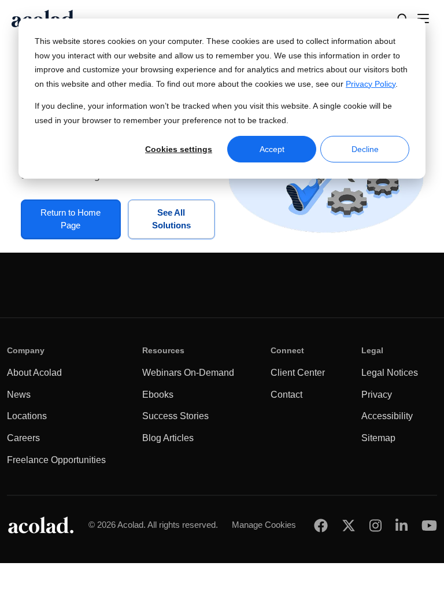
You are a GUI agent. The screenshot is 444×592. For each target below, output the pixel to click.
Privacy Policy (370, 84)
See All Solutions (171, 219)
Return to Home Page (70, 219)
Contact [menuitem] (286, 394)
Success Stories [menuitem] (175, 416)
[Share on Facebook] (321, 525)
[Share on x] (349, 525)
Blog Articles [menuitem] (168, 438)
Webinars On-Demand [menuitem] (188, 373)
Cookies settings (178, 149)
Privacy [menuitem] (376, 394)
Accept (272, 149)
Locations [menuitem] (27, 416)
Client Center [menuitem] (298, 373)
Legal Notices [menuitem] (389, 373)
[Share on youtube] (429, 525)
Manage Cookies (264, 525)
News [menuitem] (19, 394)
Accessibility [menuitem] (387, 416)
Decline (365, 149)
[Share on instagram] (375, 525)
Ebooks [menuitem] (157, 394)
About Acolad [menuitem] (34, 373)
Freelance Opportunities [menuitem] (56, 460)
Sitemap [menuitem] (378, 438)
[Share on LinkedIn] (401, 525)
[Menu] (423, 18)
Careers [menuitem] (23, 438)
